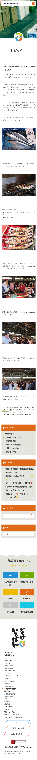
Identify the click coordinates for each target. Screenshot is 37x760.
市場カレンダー (9, 709)
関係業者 (7, 691)
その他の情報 (10, 452)
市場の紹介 (8, 660)
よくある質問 (8, 706)
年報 (5, 699)
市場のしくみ (8, 668)
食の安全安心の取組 (10, 671)
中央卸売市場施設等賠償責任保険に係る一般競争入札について (19, 488)
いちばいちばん (9, 666)
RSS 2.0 (12, 413)
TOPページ (8, 652)
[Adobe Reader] (18, 744)
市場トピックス (9, 712)
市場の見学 (8, 678)
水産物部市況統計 (9, 694)
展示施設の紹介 (9, 686)
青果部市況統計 (9, 696)
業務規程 (7, 704)
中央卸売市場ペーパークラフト (14, 714)
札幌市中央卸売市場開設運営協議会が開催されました (19, 470)
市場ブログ (9, 434)
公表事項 (7, 701)
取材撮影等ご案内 (10, 689)
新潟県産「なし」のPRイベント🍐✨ (19, 478)
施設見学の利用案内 (10, 681)
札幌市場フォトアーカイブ (12, 675)
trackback (17, 414)
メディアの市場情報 (13, 445)
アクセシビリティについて (13, 717)
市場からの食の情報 (13, 438)
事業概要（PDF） (10, 655)
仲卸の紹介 (7, 673)
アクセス (7, 663)
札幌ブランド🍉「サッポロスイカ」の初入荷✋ (18, 495)
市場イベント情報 (12, 448)
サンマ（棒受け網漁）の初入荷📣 (18, 483)
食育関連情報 (10, 441)
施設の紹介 (7, 683)
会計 (5, 658)
